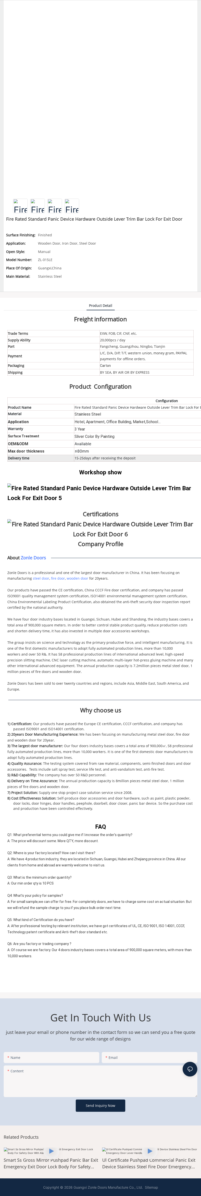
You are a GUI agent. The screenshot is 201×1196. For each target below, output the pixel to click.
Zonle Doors (33, 558)
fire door (58, 578)
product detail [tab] (100, 305)
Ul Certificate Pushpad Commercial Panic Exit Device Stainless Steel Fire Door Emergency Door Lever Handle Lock (69, 1163)
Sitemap (151, 1187)
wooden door (77, 578)
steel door (41, 578)
